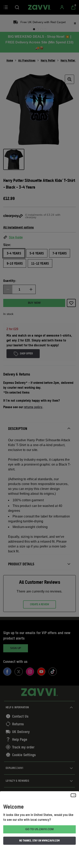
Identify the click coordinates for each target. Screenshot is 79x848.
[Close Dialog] (73, 795)
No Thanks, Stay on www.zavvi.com (39, 840)
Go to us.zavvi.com (39, 829)
